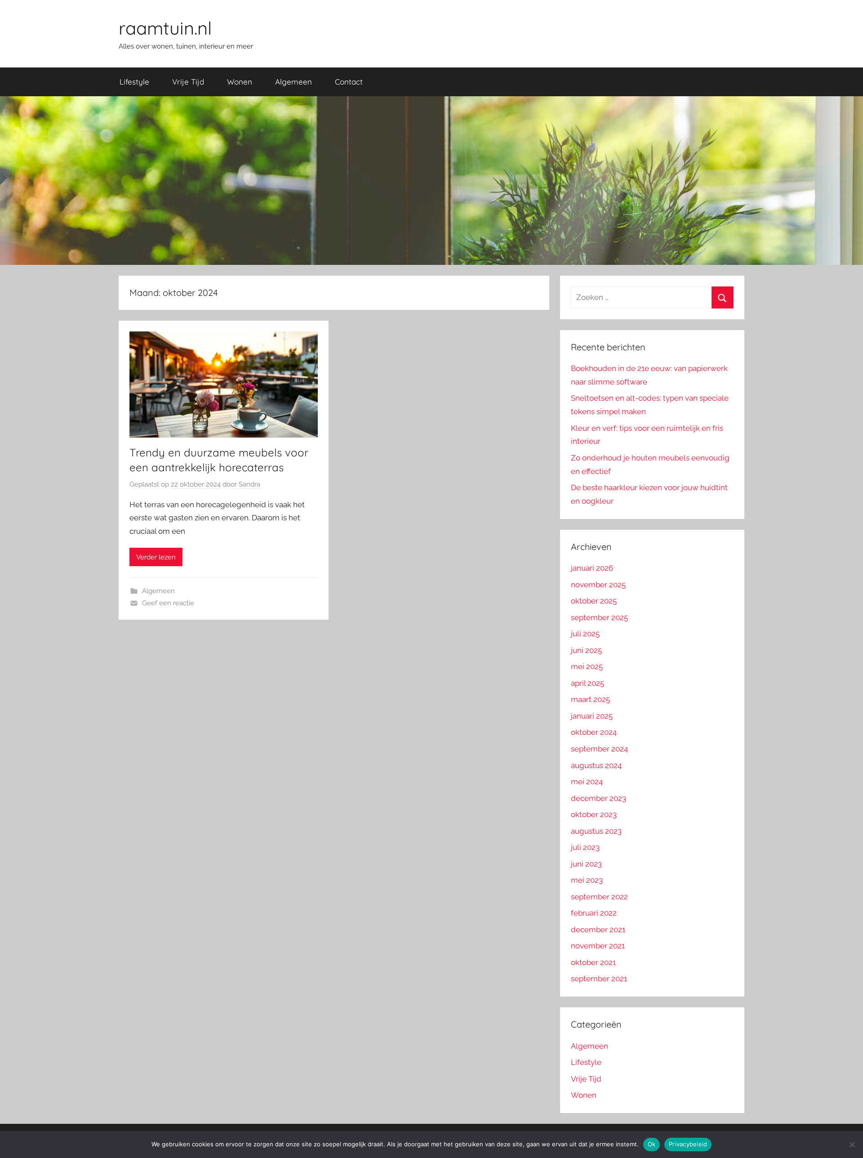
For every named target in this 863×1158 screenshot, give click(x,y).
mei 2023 (587, 880)
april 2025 (587, 683)
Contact (349, 81)
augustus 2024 (596, 765)
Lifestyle (134, 81)
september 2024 (599, 748)
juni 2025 (586, 650)
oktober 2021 (593, 962)
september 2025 (599, 617)
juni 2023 (586, 863)
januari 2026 (592, 567)
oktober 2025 (594, 600)
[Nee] (851, 1144)
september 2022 (599, 896)
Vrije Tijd (188, 81)
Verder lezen (156, 557)
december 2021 (598, 929)
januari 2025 (592, 715)
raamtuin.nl (165, 28)
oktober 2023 (594, 814)
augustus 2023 (596, 831)
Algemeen (293, 81)
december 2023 (598, 798)
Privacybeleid (688, 1144)
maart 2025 (590, 699)
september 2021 (599, 978)
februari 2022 (594, 912)
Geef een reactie (168, 603)
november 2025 (598, 584)
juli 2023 (585, 847)
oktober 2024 (594, 732)
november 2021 (598, 945)
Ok (652, 1144)
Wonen (239, 81)
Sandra (249, 484)
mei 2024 (587, 781)
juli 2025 (585, 633)
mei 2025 (587, 666)
